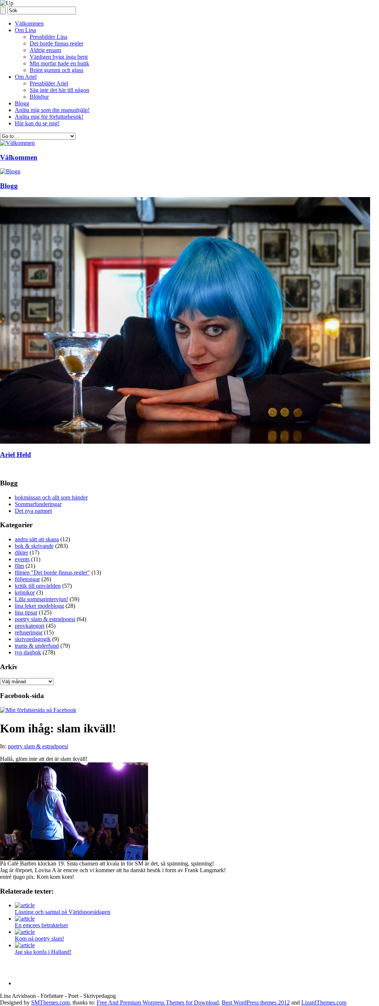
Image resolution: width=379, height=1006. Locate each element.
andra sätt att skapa (37, 539)
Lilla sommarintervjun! (41, 599)
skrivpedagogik (33, 639)
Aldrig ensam (45, 50)
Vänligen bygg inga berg (59, 57)
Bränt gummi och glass (56, 70)
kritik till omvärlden (38, 586)
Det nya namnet (33, 511)
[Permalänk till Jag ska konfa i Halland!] (25, 945)
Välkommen (29, 23)
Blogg (22, 103)
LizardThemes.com (323, 1002)
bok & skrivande (34, 546)
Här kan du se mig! (37, 123)
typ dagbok (28, 652)
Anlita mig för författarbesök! (49, 117)
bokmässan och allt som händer (51, 497)
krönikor (25, 592)
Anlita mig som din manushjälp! (52, 110)
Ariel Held (15, 454)
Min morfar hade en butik (59, 63)
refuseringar (29, 632)
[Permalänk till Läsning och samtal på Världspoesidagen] (25, 905)
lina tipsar (26, 612)
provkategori (29, 626)
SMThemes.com (50, 1002)
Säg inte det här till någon (59, 90)
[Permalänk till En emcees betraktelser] (25, 918)
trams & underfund (37, 646)
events (22, 559)
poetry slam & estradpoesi (45, 619)
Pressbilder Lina (48, 37)
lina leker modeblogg (39, 606)
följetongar (27, 579)
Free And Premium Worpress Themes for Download (158, 1002)
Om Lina (25, 30)
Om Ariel (26, 77)
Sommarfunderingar (38, 504)
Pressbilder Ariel (49, 83)
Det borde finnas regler (56, 43)
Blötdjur (39, 97)
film (19, 566)
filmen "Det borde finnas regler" (52, 572)
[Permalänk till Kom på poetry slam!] (25, 932)
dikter (21, 552)
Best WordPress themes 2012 (256, 1002)
